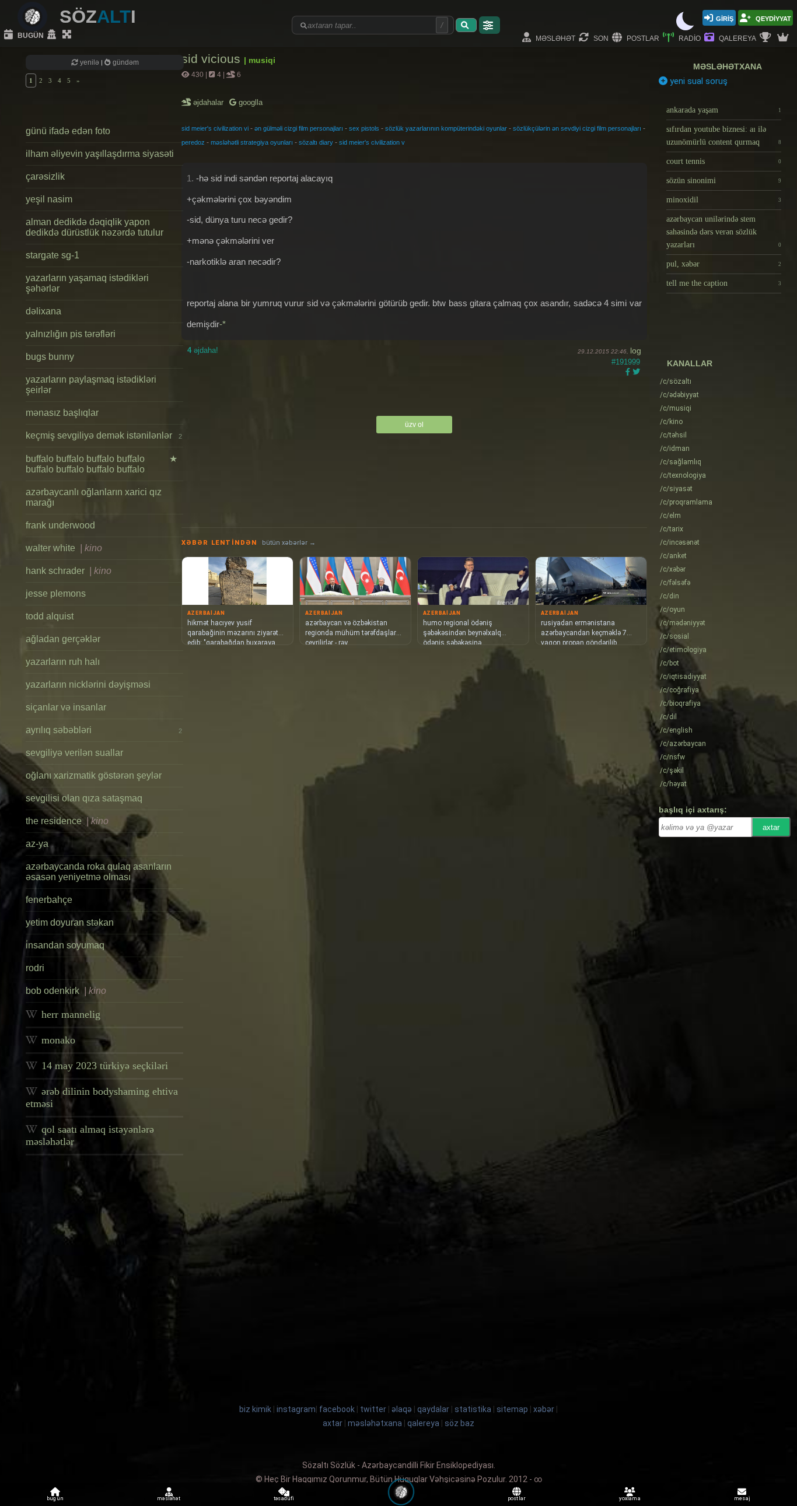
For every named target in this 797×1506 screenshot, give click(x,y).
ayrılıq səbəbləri (104, 730)
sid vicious (212, 58)
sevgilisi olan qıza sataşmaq (84, 798)
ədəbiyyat (679, 395)
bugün (30, 34)
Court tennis (723, 161)
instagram (296, 1409)
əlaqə (401, 1409)
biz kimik (256, 1409)
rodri (35, 968)
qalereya (736, 37)
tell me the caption (723, 283)
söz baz (459, 1423)
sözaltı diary (316, 142)
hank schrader (68, 571)
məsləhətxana (727, 66)
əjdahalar (209, 102)
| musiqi (259, 60)
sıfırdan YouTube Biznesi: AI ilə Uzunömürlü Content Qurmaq (723, 135)
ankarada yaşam (723, 110)
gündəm (125, 62)
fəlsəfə (675, 583)
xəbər (673, 569)
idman (675, 448)
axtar (771, 827)
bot (669, 663)
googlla (249, 102)
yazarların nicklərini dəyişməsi (88, 684)
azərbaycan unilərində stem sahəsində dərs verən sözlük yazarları (723, 232)
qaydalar (433, 1409)
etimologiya (683, 650)
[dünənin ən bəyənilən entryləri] (766, 38)
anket (673, 556)
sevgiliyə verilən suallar (74, 753)
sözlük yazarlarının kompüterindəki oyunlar (446, 128)
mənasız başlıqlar (62, 413)
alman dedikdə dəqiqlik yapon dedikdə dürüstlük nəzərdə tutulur (94, 227)
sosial (674, 636)
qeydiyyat (772, 18)
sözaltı (675, 381)
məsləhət (554, 37)
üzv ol (414, 425)
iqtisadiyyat (683, 677)
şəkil (672, 770)
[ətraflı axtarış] (489, 25)
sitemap (512, 1409)
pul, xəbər (723, 264)
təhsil (673, 435)
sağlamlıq (680, 462)
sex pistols (364, 128)
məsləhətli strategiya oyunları (252, 142)
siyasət (676, 489)
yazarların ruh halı (63, 662)
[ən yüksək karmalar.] (784, 38)
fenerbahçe (49, 900)
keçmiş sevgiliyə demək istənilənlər (104, 435)
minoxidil (723, 199)
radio (689, 37)
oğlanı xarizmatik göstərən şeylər (94, 775)
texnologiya (683, 475)
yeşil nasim (49, 199)
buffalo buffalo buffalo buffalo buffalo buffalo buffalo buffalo (101, 464)
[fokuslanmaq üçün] (68, 35)
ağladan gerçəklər (63, 639)
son (600, 37)
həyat (673, 784)
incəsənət (680, 542)
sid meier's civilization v (372, 142)
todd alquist (50, 616)
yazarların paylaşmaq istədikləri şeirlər (91, 384)
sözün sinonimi (723, 180)
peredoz (193, 142)
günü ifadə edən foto (68, 131)
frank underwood (60, 525)
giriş (724, 18)
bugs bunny (50, 357)
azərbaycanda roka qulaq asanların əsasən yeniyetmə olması (99, 871)
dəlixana (43, 311)
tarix (671, 529)
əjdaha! (202, 350)
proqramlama (686, 502)
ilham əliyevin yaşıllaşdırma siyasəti (100, 154)
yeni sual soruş (697, 81)
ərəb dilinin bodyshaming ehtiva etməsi (102, 1097)
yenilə (89, 62)
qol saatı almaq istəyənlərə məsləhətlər (90, 1135)
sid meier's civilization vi (215, 128)
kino (671, 422)
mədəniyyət (682, 623)
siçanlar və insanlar (66, 707)
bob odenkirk (66, 991)
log (635, 350)
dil (668, 717)
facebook (337, 1409)
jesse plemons (56, 593)
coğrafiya (679, 690)
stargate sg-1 (52, 255)
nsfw (672, 757)
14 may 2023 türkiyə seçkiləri (103, 1065)
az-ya (37, 844)
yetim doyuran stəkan (70, 922)
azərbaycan (683, 744)
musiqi (675, 408)
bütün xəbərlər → (289, 543)
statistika (473, 1409)
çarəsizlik (45, 176)
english (676, 730)
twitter (373, 1409)
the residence (67, 821)
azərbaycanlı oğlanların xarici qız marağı (94, 497)
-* (222, 324)
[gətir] (466, 25)
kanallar (689, 363)
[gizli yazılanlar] (53, 35)
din (669, 596)
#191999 (625, 362)
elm (670, 516)
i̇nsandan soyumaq (65, 945)
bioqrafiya (680, 703)
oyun (672, 609)
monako (57, 1040)
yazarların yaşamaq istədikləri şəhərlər (87, 283)
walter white (64, 548)
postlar (642, 37)
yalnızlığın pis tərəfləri (71, 334)
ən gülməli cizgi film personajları (298, 128)
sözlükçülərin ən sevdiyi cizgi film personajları (577, 128)
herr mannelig (69, 1014)
